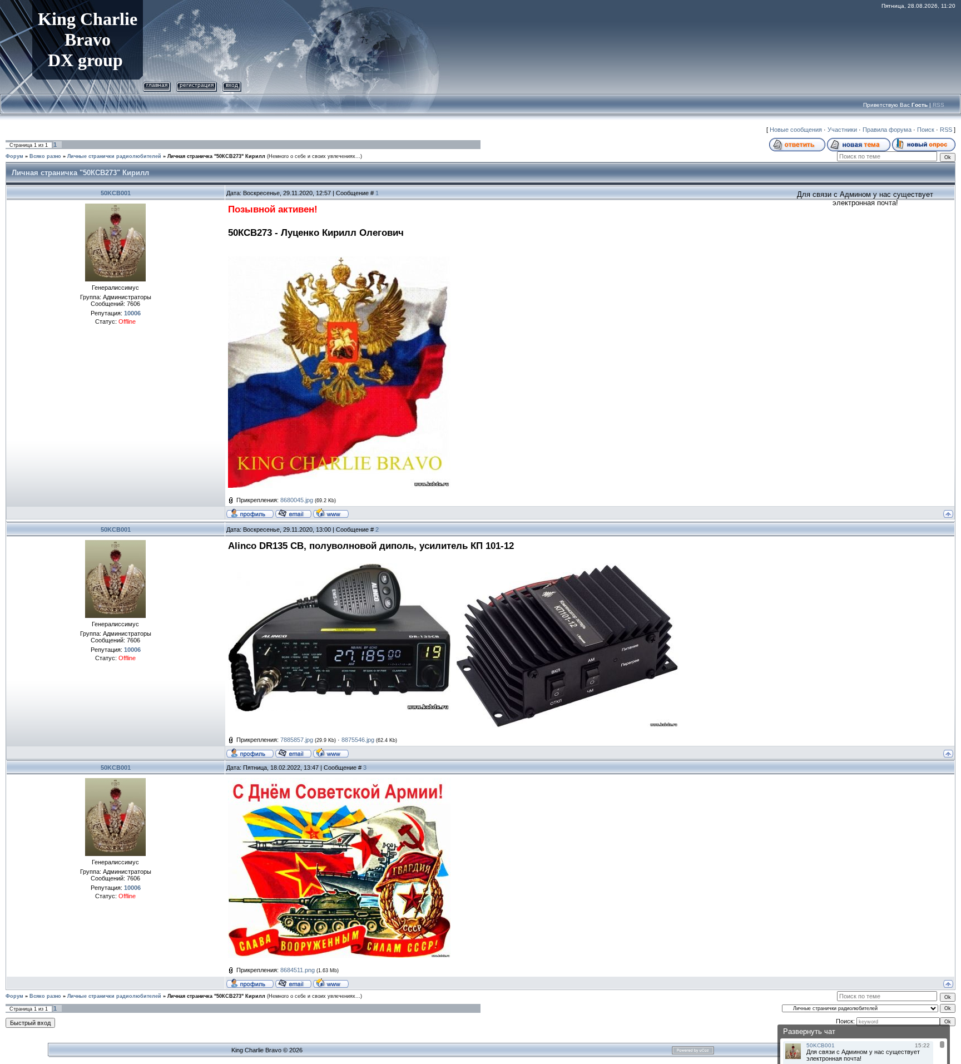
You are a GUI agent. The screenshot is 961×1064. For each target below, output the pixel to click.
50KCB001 (116, 193)
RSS (938, 105)
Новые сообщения (796, 129)
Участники (842, 129)
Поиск (925, 129)
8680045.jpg (296, 500)
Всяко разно (45, 156)
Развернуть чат (809, 1031)
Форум (14, 156)
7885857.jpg (296, 739)
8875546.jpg (357, 739)
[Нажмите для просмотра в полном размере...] (339, 260)
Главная (156, 85)
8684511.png (297, 970)
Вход (232, 85)
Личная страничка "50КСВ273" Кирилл (216, 156)
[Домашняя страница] (331, 513)
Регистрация (197, 85)
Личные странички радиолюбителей (114, 156)
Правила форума (887, 129)
